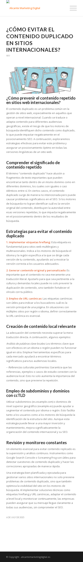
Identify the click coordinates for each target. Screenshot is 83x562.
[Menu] (71, 8)
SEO (8, 55)
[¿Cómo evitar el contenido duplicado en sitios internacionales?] (41, 80)
